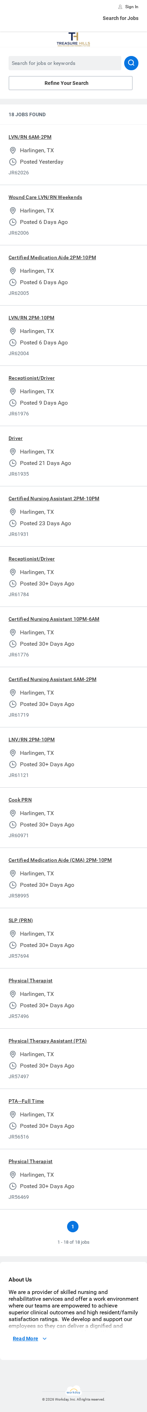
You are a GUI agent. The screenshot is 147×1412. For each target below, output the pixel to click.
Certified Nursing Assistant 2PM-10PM (54, 498)
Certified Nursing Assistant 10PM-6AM (54, 619)
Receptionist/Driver (32, 378)
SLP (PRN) (21, 920)
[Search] (131, 63)
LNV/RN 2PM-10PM (32, 739)
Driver (15, 438)
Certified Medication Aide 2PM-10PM (52, 257)
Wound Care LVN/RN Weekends (45, 197)
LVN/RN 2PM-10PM (32, 318)
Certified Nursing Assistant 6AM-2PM (52, 679)
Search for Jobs (120, 18)
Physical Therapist (30, 980)
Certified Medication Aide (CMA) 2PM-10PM (60, 860)
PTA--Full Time (26, 1101)
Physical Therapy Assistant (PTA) (48, 1041)
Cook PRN (20, 800)
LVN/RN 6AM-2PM (30, 137)
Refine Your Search (66, 83)
